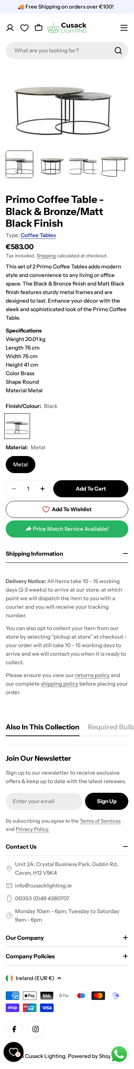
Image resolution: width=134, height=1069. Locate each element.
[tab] (42, 729)
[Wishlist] (24, 27)
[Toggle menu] (124, 27)
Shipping (46, 255)
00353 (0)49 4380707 (42, 898)
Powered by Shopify (93, 1056)
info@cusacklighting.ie (43, 885)
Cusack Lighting (45, 1056)
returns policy (92, 675)
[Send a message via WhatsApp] (119, 1054)
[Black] (17, 426)
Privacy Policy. (32, 829)
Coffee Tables (38, 235)
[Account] (10, 27)
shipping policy (59, 683)
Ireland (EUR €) (35, 978)
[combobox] (67, 50)
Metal (20, 464)
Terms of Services (100, 821)
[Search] (118, 50)
